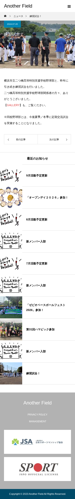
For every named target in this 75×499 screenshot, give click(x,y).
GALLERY (13, 105)
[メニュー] (69, 6)
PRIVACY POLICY (37, 414)
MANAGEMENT (37, 421)
